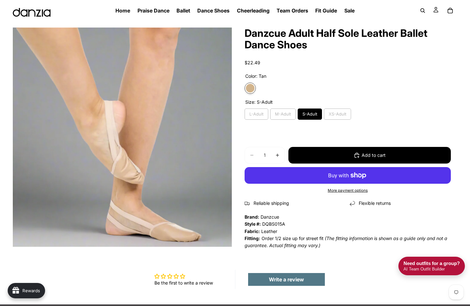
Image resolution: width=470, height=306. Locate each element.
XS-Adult (337, 114)
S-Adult (309, 114)
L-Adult (256, 114)
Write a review (286, 279)
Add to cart (374, 155)
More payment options (348, 190)
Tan (250, 88)
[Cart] (450, 11)
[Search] (423, 11)
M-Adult (283, 114)
